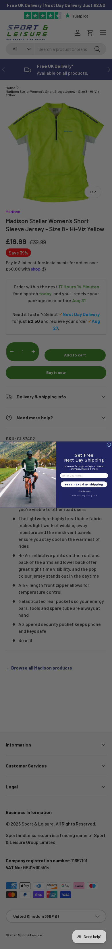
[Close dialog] (109, 444)
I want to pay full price (84, 495)
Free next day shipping (84, 484)
